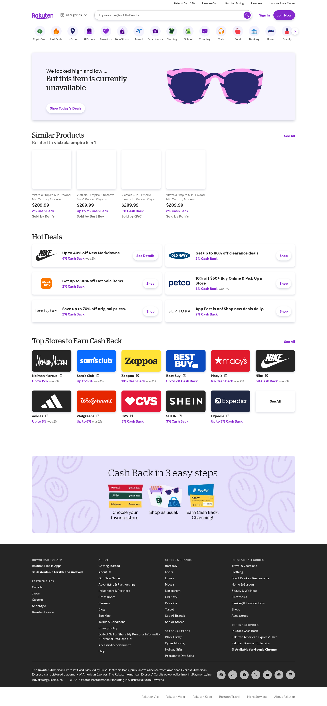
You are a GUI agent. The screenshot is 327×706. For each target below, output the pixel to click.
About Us (105, 572)
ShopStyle (39, 606)
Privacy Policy (108, 628)
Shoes (236, 609)
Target (169, 609)
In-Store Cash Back (245, 631)
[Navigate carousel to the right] (295, 31)
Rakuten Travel (229, 696)
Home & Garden (243, 584)
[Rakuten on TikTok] (232, 674)
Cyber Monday (175, 643)
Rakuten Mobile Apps (46, 566)
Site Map (105, 615)
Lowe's (169, 578)
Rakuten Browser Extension (251, 643)
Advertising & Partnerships (117, 584)
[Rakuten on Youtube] (267, 674)
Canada (37, 587)
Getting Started (109, 566)
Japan (36, 593)
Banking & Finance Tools (248, 603)
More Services (257, 696)
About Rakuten (284, 696)
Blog (102, 609)
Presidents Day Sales (179, 655)
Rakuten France (43, 612)
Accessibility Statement (115, 645)
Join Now (284, 15)
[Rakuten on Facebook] (244, 674)
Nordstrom (172, 590)
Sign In (264, 15)
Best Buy (171, 566)
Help (102, 651)
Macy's (169, 584)
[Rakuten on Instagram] (221, 674)
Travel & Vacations (244, 566)
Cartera (37, 599)
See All (289, 136)
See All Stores (174, 622)
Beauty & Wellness (244, 590)
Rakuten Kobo (202, 696)
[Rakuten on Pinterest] (279, 674)
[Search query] (247, 15)
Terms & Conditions (112, 622)
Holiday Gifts (173, 649)
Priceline (171, 603)
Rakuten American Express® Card (254, 637)
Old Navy (171, 597)
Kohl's (169, 572)
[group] (51, 184)
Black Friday (173, 637)
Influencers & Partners (114, 590)
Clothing (237, 572)
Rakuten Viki (150, 696)
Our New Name (109, 578)
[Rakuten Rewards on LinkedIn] (290, 674)
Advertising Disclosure (47, 680)
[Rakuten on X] (255, 674)
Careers (104, 603)
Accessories (240, 615)
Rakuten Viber (176, 696)
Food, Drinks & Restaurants (250, 578)
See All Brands (175, 615)
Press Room (107, 597)
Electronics (239, 597)
